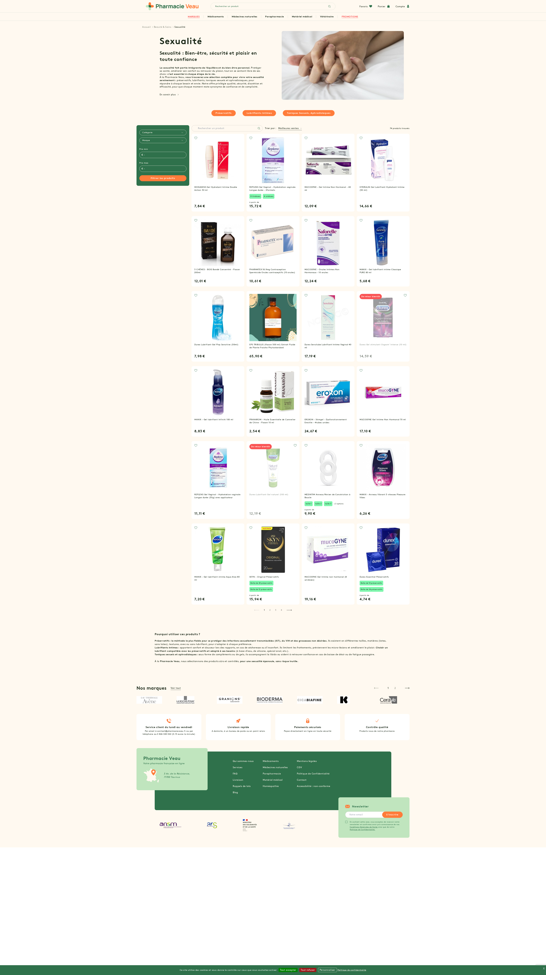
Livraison (238, 780)
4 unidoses (268, 196)
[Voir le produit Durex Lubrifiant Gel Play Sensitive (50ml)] (217, 317)
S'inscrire (392, 814)
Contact (302, 780)
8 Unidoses (255, 196)
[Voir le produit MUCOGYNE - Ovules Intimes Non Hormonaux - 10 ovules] (328, 242)
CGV (299, 767)
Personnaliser (327, 970)
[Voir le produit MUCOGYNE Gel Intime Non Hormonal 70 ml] (383, 392)
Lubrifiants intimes (259, 113)
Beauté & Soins (162, 27)
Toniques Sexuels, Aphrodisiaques (308, 113)
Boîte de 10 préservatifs (371, 583)
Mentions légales (307, 761)
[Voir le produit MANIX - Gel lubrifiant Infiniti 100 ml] (217, 392)
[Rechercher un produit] (259, 128)
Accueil (146, 27)
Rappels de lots (242, 786)
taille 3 (328, 504)
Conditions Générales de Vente (364, 827)
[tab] (162, 132)
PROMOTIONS (350, 16)
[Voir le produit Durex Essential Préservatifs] (383, 549)
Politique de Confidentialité (313, 773)
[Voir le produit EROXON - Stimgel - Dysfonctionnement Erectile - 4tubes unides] (328, 392)
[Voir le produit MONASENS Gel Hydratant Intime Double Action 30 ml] (217, 160)
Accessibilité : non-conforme (313, 786)
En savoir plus (168, 94)
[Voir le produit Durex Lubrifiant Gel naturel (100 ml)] (272, 467)
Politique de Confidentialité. (362, 829)
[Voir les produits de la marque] (152, 700)
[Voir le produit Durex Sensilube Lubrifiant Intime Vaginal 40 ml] (328, 317)
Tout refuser (308, 970)
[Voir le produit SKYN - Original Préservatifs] (272, 549)
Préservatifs (224, 113)
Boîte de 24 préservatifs (371, 589)
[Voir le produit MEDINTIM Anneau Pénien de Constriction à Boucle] (328, 467)
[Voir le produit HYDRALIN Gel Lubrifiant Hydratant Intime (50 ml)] (383, 160)
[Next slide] (407, 688)
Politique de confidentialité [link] (352, 970)
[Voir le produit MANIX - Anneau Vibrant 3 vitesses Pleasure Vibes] (383, 467)
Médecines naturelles (244, 16)
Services (237, 767)
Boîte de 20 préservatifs (261, 583)
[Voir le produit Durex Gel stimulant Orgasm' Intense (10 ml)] (383, 317)
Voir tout (176, 688)
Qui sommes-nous (243, 761)
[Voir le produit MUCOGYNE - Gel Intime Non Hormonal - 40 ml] (328, 160)
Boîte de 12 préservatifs (261, 589)
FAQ (235, 773)
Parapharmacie (274, 16)
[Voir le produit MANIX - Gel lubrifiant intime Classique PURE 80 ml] (383, 242)
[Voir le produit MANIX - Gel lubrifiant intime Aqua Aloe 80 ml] (217, 549)
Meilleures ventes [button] (288, 128)
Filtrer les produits (163, 178)
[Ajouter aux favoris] (195, 138)
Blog (235, 792)
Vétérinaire (327, 16)
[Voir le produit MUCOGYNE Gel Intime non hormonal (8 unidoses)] (328, 549)
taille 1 (309, 504)
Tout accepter (288, 970)
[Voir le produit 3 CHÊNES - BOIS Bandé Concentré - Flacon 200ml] (217, 242)
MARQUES (194, 16)
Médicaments (216, 16)
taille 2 (318, 504)
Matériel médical (302, 16)
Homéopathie (271, 786)
